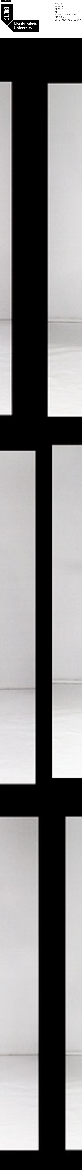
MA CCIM (59, 17)
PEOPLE (59, 9)
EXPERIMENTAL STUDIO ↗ (68, 20)
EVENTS (59, 6)
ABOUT (58, 3)
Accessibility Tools (6, 0)
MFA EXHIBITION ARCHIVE (65, 13)
